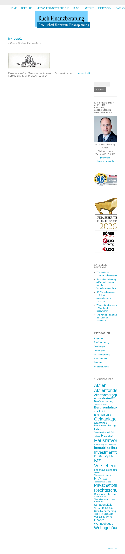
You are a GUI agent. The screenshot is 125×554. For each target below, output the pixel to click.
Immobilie (112, 444)
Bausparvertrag (100, 404)
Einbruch (99, 414)
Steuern (97, 508)
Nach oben (112, 548)
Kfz (96, 456)
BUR (96, 411)
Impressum (104, 8)
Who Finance (103, 518)
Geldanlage (99, 346)
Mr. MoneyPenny (102, 354)
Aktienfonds (105, 390)
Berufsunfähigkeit (107, 407)
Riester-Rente (100, 496)
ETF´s (108, 415)
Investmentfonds (109, 452)
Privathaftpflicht (108, 485)
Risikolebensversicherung (104, 499)
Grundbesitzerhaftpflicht (104, 432)
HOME (13, 8)
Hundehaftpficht (101, 444)
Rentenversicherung (105, 494)
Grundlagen (99, 350)
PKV (97, 478)
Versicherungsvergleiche (53, 8)
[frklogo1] (29, 67)
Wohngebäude (103, 523)
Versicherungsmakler (103, 514)
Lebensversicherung (106, 470)
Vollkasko (99, 516)
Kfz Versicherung (108, 463)
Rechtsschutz (107, 490)
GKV (98, 429)
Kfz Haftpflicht (105, 456)
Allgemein (98, 338)
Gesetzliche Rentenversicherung (105, 424)
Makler (97, 473)
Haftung (97, 436)
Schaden (98, 501)
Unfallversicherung (105, 511)
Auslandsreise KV (104, 398)
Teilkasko (107, 507)
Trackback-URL (83, 73)
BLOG (76, 8)
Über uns (26, 8)
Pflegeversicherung (102, 475)
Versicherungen (101, 366)
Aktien (100, 385)
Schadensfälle (100, 358)
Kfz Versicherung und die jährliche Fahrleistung (107, 318)
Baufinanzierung (101, 342)
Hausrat (107, 435)
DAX (102, 411)
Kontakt (89, 8)
